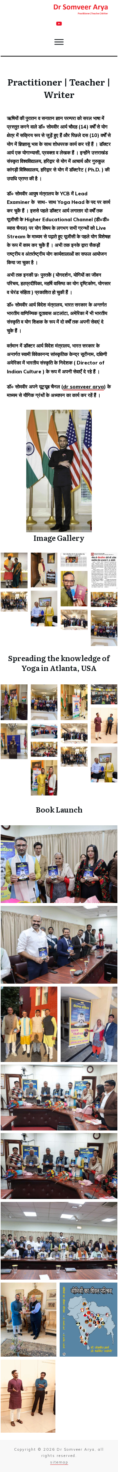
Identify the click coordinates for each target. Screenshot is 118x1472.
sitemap (59, 1462)
